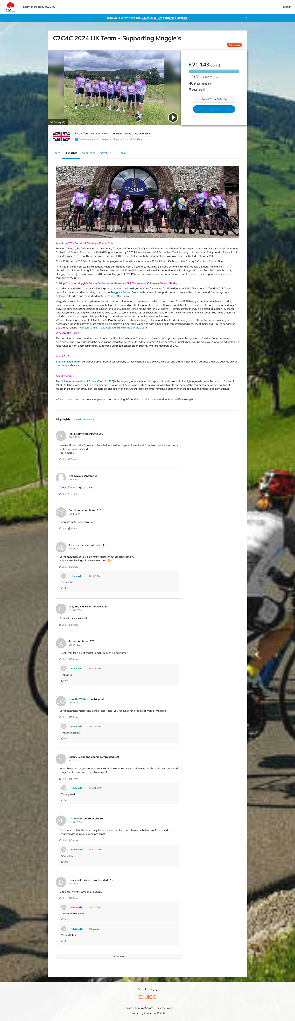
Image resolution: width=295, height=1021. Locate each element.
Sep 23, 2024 (75, 760)
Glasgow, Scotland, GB (124, 139)
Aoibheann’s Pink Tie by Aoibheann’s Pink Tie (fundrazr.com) (113, 327)
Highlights (71, 152)
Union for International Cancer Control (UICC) (87, 381)
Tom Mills (105, 133)
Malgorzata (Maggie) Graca (124, 133)
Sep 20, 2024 (75, 822)
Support (126, 1008)
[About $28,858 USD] (219, 65)
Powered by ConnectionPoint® (147, 1013)
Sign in (287, 6)
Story (57, 152)
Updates (88, 152)
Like (63, 459)
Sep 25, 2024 (75, 644)
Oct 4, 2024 (74, 513)
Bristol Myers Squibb (68, 361)
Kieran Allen (77, 576)
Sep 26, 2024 (75, 610)
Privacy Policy (165, 1008)
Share (214, 109)
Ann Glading (76, 818)
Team (124, 152)
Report (140, 139)
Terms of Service (144, 1008)
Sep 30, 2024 (75, 548)
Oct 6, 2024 (74, 479)
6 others (147, 133)
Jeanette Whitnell (79, 699)
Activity (107, 152)
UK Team (84, 133)
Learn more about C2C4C (39, 6)
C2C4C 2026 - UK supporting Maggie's (164, 17)
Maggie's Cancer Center (125, 292)
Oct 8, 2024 (74, 437)
